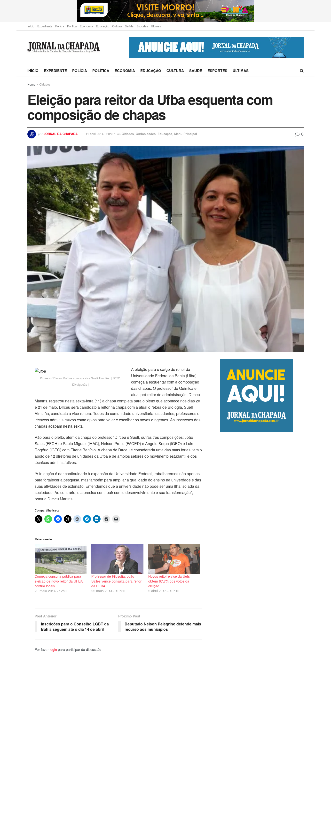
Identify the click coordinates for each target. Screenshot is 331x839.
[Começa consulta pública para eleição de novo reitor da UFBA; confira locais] (61, 559)
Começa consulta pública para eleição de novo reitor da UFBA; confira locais (59, 581)
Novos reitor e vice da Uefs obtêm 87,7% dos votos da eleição (169, 581)
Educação (102, 26)
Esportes (142, 26)
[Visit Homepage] (63, 47)
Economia (86, 26)
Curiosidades (146, 133)
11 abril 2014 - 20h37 (100, 133)
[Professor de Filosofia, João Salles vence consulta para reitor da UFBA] (117, 559)
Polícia (59, 26)
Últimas (156, 26)
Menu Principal (185, 133)
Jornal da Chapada (61, 133)
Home (31, 84)
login (53, 649)
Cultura (117, 26)
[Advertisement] (262, 635)
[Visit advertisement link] (165, 11)
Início (30, 26)
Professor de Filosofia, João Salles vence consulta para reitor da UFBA (116, 581)
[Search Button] (302, 70)
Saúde (129, 26)
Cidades (44, 84)
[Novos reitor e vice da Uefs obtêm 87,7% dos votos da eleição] (174, 559)
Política (72, 26)
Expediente (44, 26)
